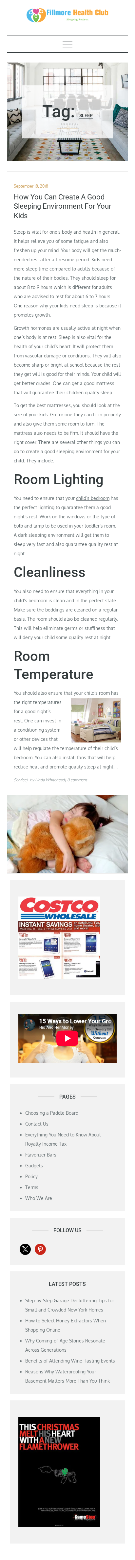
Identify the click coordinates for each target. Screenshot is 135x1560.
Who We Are (38, 1198)
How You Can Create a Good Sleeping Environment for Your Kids (62, 206)
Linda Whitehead (50, 779)
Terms (31, 1187)
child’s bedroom (92, 498)
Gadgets (34, 1165)
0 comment (77, 779)
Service (20, 779)
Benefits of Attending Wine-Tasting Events (70, 1361)
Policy (31, 1176)
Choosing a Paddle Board (51, 1113)
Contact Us (36, 1124)
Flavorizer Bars (40, 1154)
